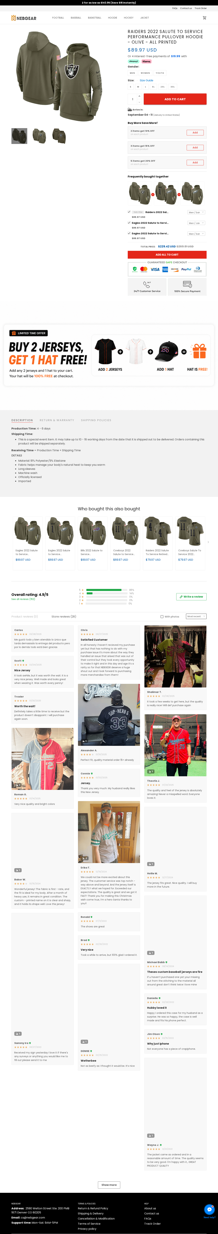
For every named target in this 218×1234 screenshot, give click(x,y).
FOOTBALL (58, 17)
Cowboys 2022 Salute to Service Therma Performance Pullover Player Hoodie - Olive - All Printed (124, 552)
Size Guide (146, 80)
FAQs (174, 8)
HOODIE (112, 17)
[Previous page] (14, 76)
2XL (163, 86)
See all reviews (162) (23, 599)
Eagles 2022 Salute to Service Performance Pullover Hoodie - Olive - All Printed (150, 223)
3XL (173, 86)
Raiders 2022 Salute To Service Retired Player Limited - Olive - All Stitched (157, 552)
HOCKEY (129, 17)
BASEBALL (76, 17)
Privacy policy (87, 1229)
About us (150, 1208)
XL (153, 86)
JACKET (144, 17)
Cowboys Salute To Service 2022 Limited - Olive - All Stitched (189, 552)
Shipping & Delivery (91, 1213)
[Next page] (104, 76)
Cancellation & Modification (96, 1219)
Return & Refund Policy (93, 1208)
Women (145, 73)
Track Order (201, 8)
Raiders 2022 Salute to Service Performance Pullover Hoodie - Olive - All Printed (157, 212)
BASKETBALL (94, 17)
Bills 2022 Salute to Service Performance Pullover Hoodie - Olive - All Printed (92, 552)
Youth (160, 73)
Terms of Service (89, 1224)
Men (132, 73)
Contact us (186, 8)
